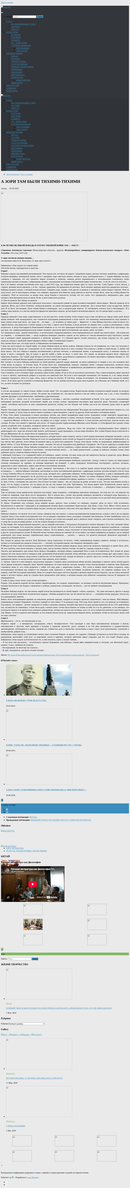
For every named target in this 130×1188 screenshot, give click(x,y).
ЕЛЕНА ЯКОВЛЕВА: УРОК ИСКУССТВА (26, 700)
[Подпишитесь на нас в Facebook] (7, 809)
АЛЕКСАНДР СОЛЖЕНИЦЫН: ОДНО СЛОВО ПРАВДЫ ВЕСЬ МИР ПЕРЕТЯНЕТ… (46, 789)
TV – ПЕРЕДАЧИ (19, 42)
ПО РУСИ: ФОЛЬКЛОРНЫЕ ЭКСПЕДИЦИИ (26, 850)
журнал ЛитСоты (56, 655)
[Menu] (2, 12)
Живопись (10, 1073)
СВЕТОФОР (21, 50)
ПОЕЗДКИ (16, 37)
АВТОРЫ (15, 26)
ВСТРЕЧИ (15, 34)
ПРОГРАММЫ (22, 48)
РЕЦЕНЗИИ (16, 72)
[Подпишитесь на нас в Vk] (7, 812)
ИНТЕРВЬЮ (16, 69)
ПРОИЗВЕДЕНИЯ (14, 53)
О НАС (9, 21)
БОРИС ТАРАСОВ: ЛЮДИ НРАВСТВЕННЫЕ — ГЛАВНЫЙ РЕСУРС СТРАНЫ (44, 744)
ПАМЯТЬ (15, 40)
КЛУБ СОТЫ (12, 32)
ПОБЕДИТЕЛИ (23, 80)
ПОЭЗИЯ (15, 58)
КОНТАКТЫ (12, 90)
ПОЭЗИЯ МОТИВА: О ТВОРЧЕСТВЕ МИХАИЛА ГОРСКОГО (34, 1078)
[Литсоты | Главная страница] (6, 7)
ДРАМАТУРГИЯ (18, 61)
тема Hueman (33, 1177)
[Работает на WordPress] (13, 1177)
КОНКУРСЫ (17, 77)
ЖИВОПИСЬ (17, 82)
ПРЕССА (15, 29)
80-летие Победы (15, 655)
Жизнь (9, 1003)
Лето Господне (12, 174)
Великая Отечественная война (36, 655)
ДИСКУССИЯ (12, 85)
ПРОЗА (14, 56)
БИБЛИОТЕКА (18, 74)
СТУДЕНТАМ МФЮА (21, 45)
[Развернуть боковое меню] (2, 800)
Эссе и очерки (26, 174)
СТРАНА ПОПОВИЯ (15, 1125)
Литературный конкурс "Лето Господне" (82, 655)
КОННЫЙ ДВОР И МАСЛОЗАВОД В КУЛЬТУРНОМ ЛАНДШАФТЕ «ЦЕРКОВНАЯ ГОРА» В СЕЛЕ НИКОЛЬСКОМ (59, 1008)
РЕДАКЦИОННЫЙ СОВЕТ (23, 24)
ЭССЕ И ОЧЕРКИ (19, 64)
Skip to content (7, 2)
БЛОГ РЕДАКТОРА (15, 848)
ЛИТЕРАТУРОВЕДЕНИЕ (22, 66)
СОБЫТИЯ (11, 88)
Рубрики (5, 1023)
